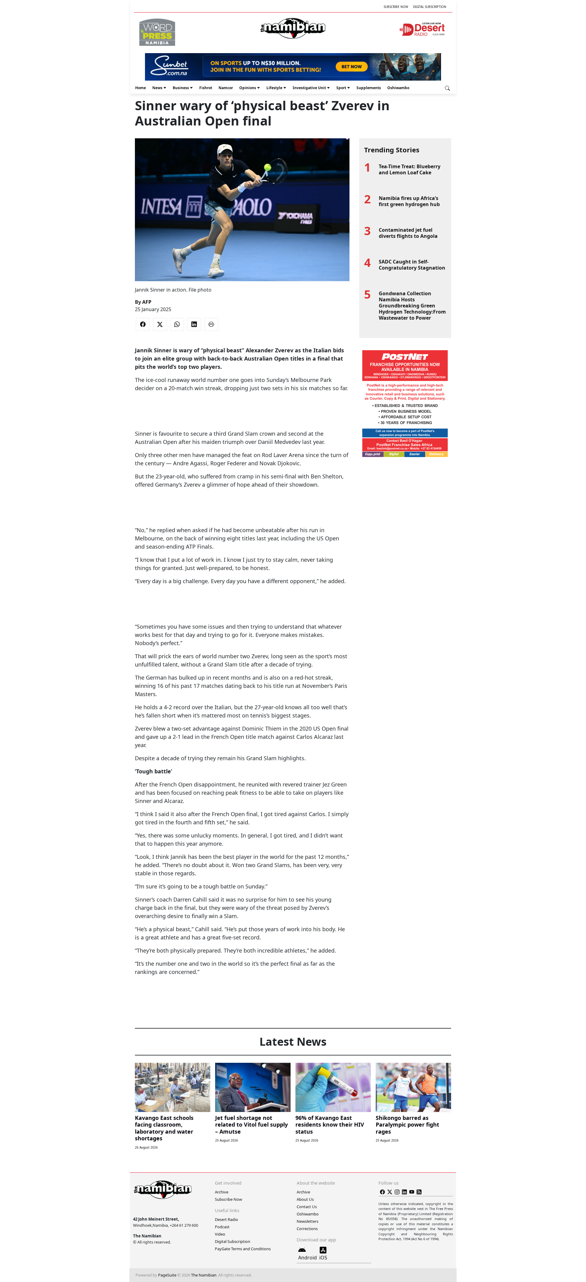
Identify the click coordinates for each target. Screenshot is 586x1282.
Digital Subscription (429, 7)
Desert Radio (226, 1219)
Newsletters (307, 1221)
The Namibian (203, 1275)
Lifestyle (274, 87)
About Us (305, 1199)
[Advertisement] (242, 411)
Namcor (226, 87)
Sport (341, 87)
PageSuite (167, 1275)
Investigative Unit (309, 87)
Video (220, 1234)
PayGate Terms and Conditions (243, 1248)
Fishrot (205, 87)
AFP (146, 302)
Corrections (307, 1228)
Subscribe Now (396, 7)
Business (181, 87)
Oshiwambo (398, 87)
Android (307, 1257)
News (157, 87)
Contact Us (307, 1206)
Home (140, 87)
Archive (221, 1192)
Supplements (368, 87)
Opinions (247, 87)
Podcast (222, 1226)
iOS (323, 1257)
